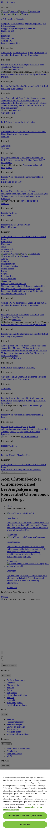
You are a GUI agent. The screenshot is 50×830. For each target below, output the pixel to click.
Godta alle (25, 824)
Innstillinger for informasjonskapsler (25, 815)
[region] (25, 800)
